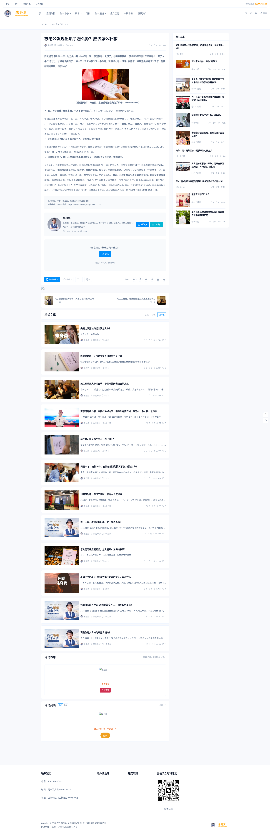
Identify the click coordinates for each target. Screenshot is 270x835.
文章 (52, 24)
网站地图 (45, 826)
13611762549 (261, 3)
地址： (44, 797)
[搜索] (265, 414)
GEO (53, 826)
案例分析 (59, 24)
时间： (44, 789)
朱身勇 (64, 823)
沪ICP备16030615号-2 (67, 826)
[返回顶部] (265, 420)
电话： (44, 781)
